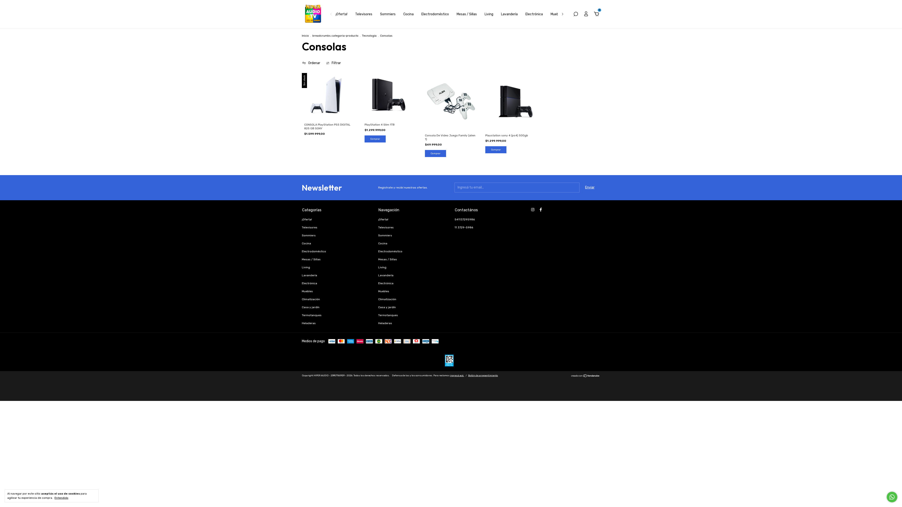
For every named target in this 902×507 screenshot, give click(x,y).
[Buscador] (576, 14)
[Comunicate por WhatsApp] (892, 497)
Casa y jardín (310, 307)
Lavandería (509, 14)
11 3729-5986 (464, 227)
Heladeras (309, 323)
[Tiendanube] (585, 376)
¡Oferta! (341, 14)
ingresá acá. (457, 375)
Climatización (311, 299)
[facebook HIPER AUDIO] (541, 209)
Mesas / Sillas (467, 14)
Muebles (557, 14)
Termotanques (312, 315)
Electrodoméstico (435, 14)
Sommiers (388, 14)
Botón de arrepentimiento (483, 375)
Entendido (61, 497)
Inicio (305, 35)
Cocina (408, 14)
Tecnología (369, 35)
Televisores (363, 14)
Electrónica (534, 14)
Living (489, 14)
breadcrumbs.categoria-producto (335, 35)
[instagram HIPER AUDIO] (533, 209)
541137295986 (465, 219)
